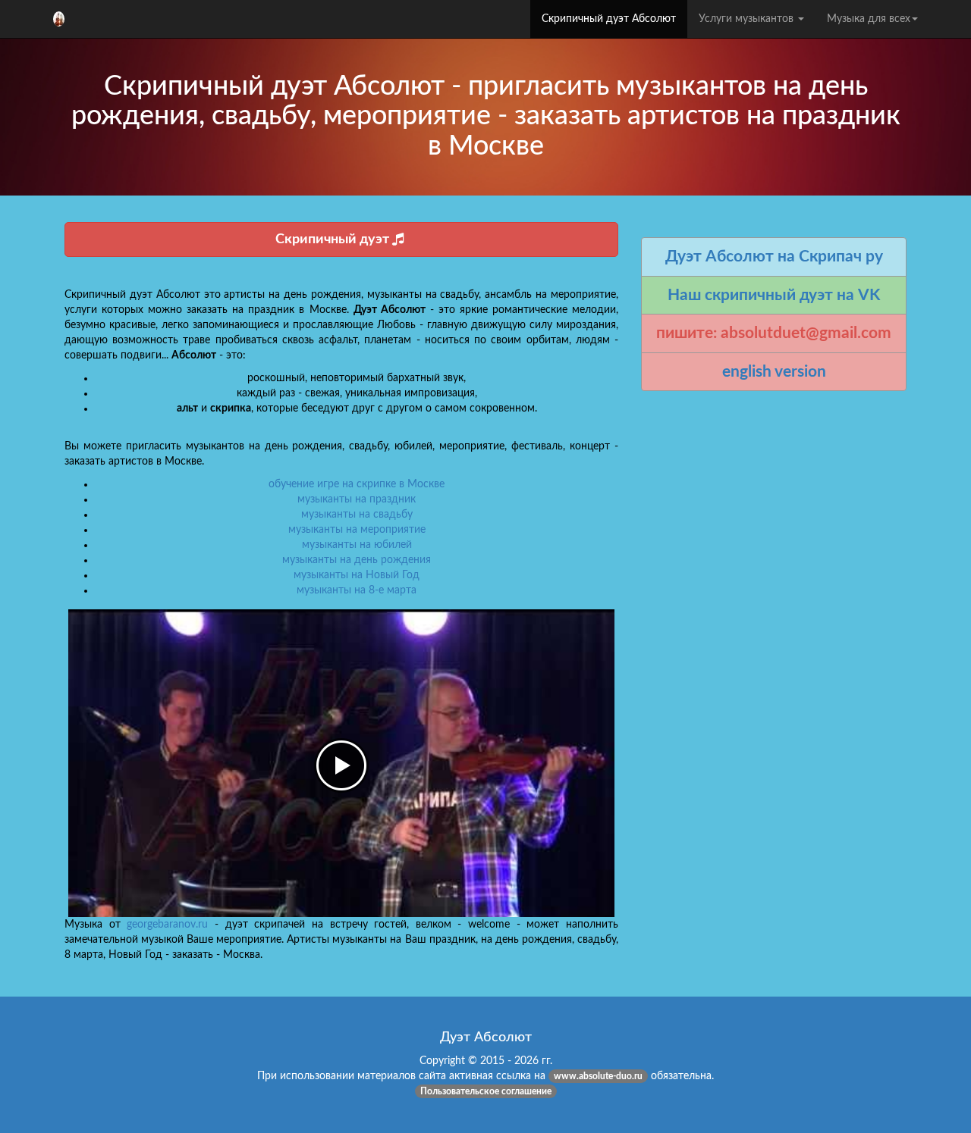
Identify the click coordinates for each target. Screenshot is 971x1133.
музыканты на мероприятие (357, 529)
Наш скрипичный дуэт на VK (774, 295)
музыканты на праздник (356, 499)
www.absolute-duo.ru (598, 1076)
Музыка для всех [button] (868, 19)
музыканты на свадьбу (357, 514)
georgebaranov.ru (167, 924)
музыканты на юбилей (357, 545)
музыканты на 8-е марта (356, 590)
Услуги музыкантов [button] (748, 19)
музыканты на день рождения (356, 560)
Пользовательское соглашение (485, 1091)
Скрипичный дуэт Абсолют (609, 19)
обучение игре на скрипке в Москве (357, 484)
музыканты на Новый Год (357, 575)
